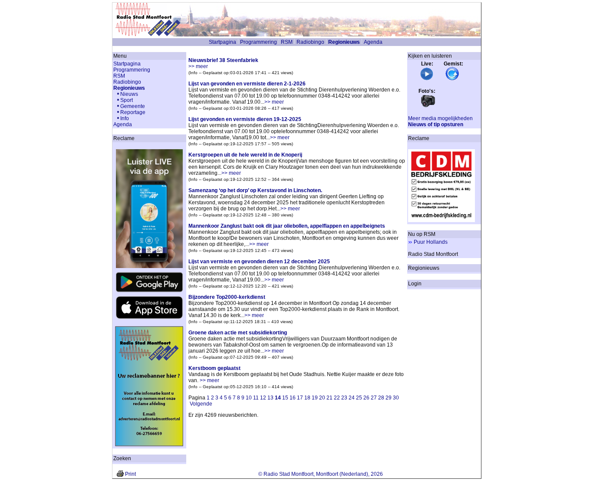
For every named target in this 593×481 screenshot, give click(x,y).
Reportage (132, 112)
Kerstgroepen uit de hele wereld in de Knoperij (245, 155)
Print (130, 474)
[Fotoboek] (428, 106)
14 (278, 398)
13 (270, 398)
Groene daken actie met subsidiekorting (237, 333)
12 (263, 398)
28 (381, 398)
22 (337, 398)
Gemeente (132, 106)
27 (374, 398)
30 (396, 398)
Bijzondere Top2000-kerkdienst (226, 297)
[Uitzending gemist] (452, 79)
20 (322, 398)
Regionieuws (344, 42)
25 (359, 398)
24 (352, 398)
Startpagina (222, 42)
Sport (126, 100)
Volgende (201, 404)
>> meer (198, 66)
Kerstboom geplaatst (214, 368)
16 (293, 398)
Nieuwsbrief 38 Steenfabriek (223, 60)
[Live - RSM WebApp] (427, 79)
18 (307, 398)
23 (344, 398)
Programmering (258, 42)
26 (366, 398)
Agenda (373, 42)
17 (300, 398)
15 (285, 398)
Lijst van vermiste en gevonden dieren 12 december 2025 (259, 261)
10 (249, 398)
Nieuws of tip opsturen (435, 124)
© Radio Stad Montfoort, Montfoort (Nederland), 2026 (320, 474)
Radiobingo (310, 42)
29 (388, 398)
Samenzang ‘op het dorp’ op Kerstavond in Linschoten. (255, 190)
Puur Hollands (431, 242)
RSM (287, 42)
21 (329, 398)
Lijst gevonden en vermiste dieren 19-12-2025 (244, 119)
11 (256, 398)
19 (315, 398)
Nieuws (129, 94)
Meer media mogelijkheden (440, 118)
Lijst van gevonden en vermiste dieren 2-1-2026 (247, 84)
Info (124, 118)
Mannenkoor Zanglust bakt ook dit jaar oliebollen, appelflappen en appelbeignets (286, 226)
